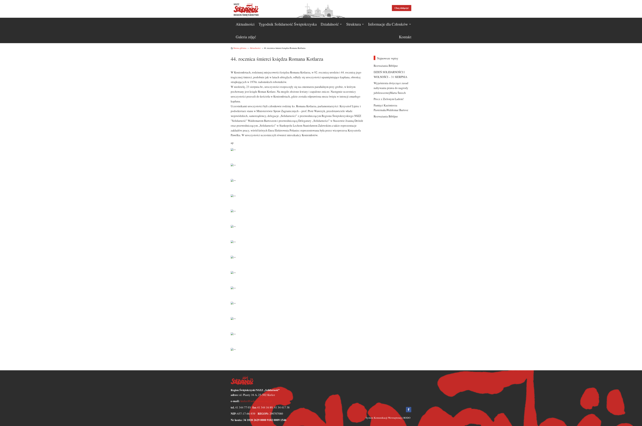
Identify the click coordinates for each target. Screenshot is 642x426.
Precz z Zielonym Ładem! (389, 99)
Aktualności (245, 24)
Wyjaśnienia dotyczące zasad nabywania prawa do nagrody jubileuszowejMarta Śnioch (391, 88)
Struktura (353, 24)
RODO (406, 417)
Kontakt (405, 36)
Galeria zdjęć (246, 36)
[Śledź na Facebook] (408, 409)
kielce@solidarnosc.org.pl (256, 401)
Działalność (330, 24)
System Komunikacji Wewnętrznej (384, 417)
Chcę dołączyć (402, 8)
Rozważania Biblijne (386, 66)
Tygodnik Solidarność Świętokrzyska (288, 24)
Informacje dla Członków (388, 24)
